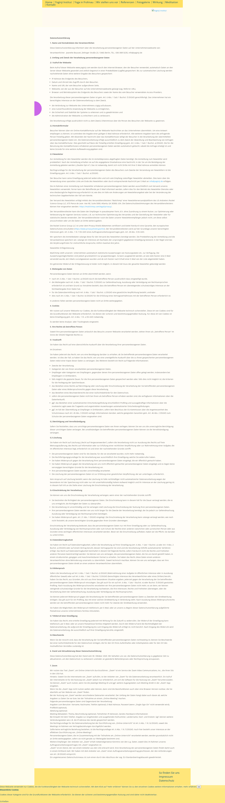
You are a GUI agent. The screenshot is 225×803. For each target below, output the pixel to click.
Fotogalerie (143, 2)
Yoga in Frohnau (83, 2)
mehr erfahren (189, 786)
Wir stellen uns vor (107, 2)
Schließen (4, 801)
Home (48, 2)
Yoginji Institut (63, 2)
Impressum (166, 776)
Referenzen (127, 2)
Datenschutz (166, 780)
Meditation (171, 2)
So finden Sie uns (169, 772)
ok (199, 787)
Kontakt (51, 5)
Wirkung (157, 2)
